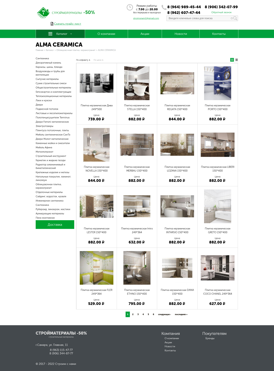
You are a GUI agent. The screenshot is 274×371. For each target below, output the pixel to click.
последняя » (181, 314)
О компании (106, 34)
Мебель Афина (44, 147)
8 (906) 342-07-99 (221, 7)
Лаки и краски (44, 100)
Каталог (61, 34)
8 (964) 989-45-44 (184, 7)
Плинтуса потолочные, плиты (52, 130)
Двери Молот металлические (52, 139)
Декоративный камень (48, 62)
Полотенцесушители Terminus (53, 117)
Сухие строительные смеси (51, 83)
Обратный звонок (221, 12)
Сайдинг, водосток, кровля (51, 196)
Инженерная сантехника (49, 200)
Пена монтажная (45, 217)
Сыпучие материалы (47, 79)
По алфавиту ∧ (83, 60)
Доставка (55, 225)
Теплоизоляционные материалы (54, 96)
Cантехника (42, 205)
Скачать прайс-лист (67, 24)
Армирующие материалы (50, 213)
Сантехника (42, 58)
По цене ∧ (99, 60)
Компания (170, 333)
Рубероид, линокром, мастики (53, 209)
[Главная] (66, 20)
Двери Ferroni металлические (52, 121)
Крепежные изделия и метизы (52, 172)
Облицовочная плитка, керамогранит (75, 50)
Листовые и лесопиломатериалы (54, 113)
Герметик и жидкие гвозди (50, 160)
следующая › (164, 314)
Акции (144, 34)
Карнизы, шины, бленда (49, 67)
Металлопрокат (44, 151)
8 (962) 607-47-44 (183, 12)
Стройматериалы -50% (61, 333)
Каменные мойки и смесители (53, 143)
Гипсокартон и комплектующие (53, 91)
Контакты (219, 34)
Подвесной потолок (47, 109)
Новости (181, 34)
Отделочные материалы (49, 192)
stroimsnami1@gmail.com (146, 18)
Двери (39, 104)
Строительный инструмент (51, 156)
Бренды (210, 338)
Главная (39, 50)
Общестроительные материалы (53, 87)
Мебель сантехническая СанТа (53, 134)
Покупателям (214, 333)
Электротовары (44, 126)
